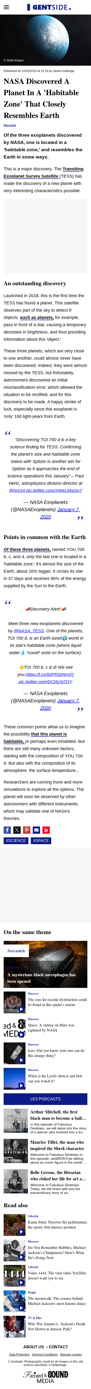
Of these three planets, (27, 549)
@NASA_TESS (29, 630)
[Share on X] (17, 830)
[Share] (26, 830)
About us (33, 1347)
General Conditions (45, 1354)
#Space (41, 841)
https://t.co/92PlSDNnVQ (50, 674)
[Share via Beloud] (46, 830)
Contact (58, 1347)
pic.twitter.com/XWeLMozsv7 (54, 490)
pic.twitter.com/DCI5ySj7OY (45, 681)
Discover (10, 125)
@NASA (17, 490)
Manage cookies (71, 1354)
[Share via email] (36, 830)
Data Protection (19, 1354)
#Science (16, 841)
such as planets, (37, 317)
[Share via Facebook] (7, 830)
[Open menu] (6, 7)
